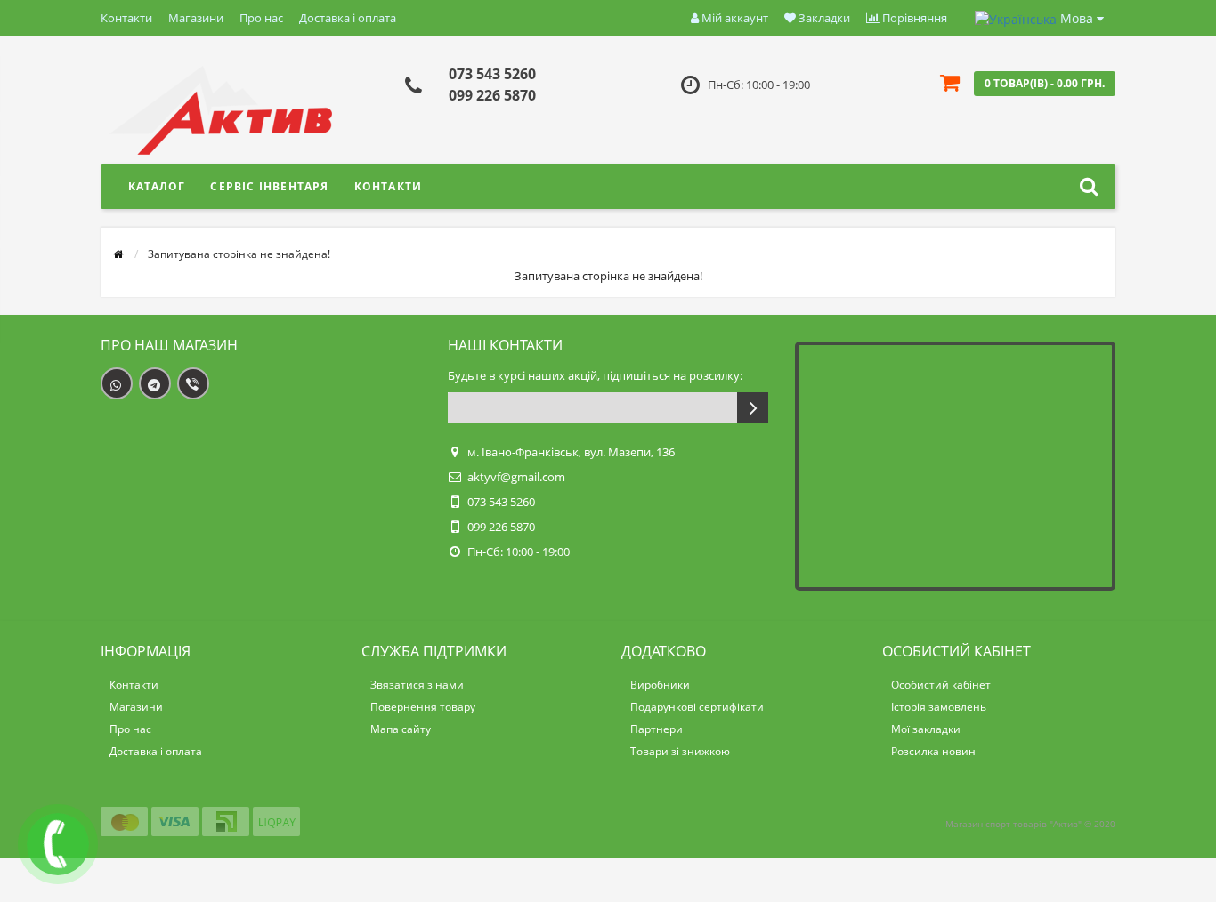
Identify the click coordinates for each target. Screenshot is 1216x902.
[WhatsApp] (117, 383)
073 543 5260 (492, 74)
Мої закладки (926, 729)
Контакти (126, 18)
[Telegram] (155, 383)
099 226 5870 (492, 95)
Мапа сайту (400, 729)
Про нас (261, 18)
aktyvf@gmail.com (516, 477)
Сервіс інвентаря (269, 186)
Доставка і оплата (347, 18)
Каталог (156, 186)
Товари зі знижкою (680, 751)
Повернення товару (422, 706)
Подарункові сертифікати (697, 706)
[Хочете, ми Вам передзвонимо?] (58, 844)
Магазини (195, 18)
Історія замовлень (938, 706)
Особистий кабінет (941, 684)
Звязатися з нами (417, 684)
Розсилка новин (933, 751)
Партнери (656, 729)
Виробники (660, 684)
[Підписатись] (752, 407)
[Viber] (193, 383)
